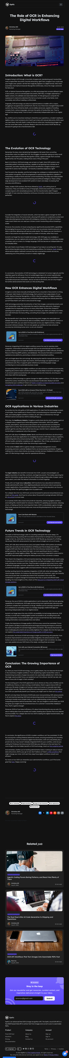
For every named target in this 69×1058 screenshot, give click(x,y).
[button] (64, 1053)
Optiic (40, 186)
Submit (50, 997)
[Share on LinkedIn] (47, 812)
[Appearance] (19, 1049)
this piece (18, 715)
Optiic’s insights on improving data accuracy (46, 382)
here (13, 761)
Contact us (28, 1039)
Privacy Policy (53, 1055)
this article (10, 496)
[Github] (33, 1049)
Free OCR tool (9, 1034)
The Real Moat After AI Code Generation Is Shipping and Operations (30, 917)
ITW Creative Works (33, 1053)
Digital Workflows (26, 802)
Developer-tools (12, 953)
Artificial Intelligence (13, 913)
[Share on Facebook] (40, 812)
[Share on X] (43, 812)
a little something (53, 751)
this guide (15, 494)
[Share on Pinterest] (51, 812)
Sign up (48, 1034)
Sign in (48, 1036)
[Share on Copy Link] (62, 812)
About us (28, 1034)
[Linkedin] (30, 1049)
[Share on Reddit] (54, 812)
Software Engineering (13, 873)
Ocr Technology (15, 802)
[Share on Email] (58, 812)
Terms (46, 1049)
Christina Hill (13, 27)
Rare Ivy (13, 960)
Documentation (10, 1041)
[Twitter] (23, 1049)
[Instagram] (28, 1049)
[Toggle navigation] (61, 4)
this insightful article (56, 745)
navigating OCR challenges (14, 384)
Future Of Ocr (35, 805)
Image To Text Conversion (41, 802)
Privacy (53, 1049)
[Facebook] (26, 1049)
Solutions (8, 1036)
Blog (26, 1036)
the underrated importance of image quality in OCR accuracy (33, 631)
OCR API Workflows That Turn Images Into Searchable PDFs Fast (33, 956)
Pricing (7, 1039)
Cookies (61, 1049)
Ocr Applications (55, 802)
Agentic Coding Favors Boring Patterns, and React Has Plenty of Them (33, 877)
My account (49, 1039)
